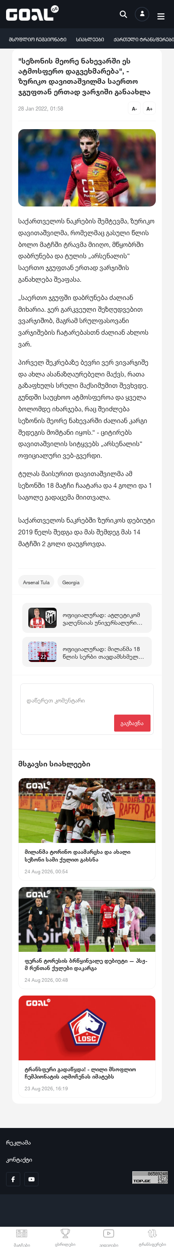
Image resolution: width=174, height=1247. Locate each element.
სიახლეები (90, 38)
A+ (149, 108)
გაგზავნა (132, 722)
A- (134, 108)
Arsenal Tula (36, 581)
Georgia (70, 581)
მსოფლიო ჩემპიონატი (37, 38)
